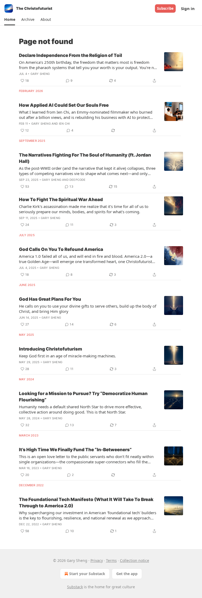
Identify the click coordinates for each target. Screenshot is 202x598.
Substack (75, 586)
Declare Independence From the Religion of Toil (70, 55)
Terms (111, 560)
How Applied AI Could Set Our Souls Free (64, 105)
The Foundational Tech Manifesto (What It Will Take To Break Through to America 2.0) (86, 502)
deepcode (77, 180)
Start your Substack (87, 573)
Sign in (188, 8)
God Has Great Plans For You (50, 299)
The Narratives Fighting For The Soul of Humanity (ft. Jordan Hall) (85, 158)
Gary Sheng (40, 74)
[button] (9, 19)
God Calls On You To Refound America (61, 249)
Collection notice (134, 560)
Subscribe (165, 8)
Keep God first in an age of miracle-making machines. (67, 355)
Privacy (96, 560)
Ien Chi (64, 123)
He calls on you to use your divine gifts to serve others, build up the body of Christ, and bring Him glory (87, 308)
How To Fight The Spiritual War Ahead (61, 199)
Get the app (127, 573)
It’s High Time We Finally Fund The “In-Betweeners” (75, 449)
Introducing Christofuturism (50, 349)
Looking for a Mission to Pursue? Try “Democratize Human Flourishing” (83, 396)
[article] (101, 68)
